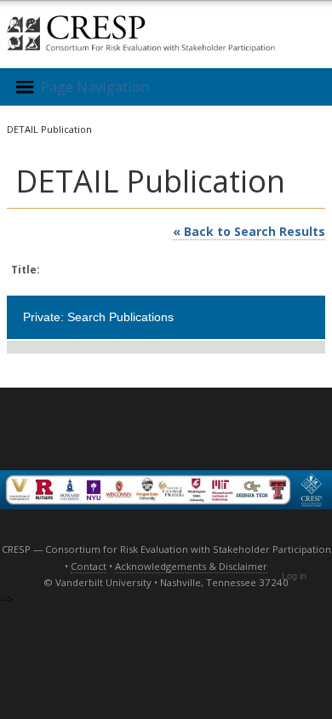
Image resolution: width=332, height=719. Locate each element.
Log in (294, 576)
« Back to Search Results (249, 231)
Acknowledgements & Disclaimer (191, 566)
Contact (88, 566)
